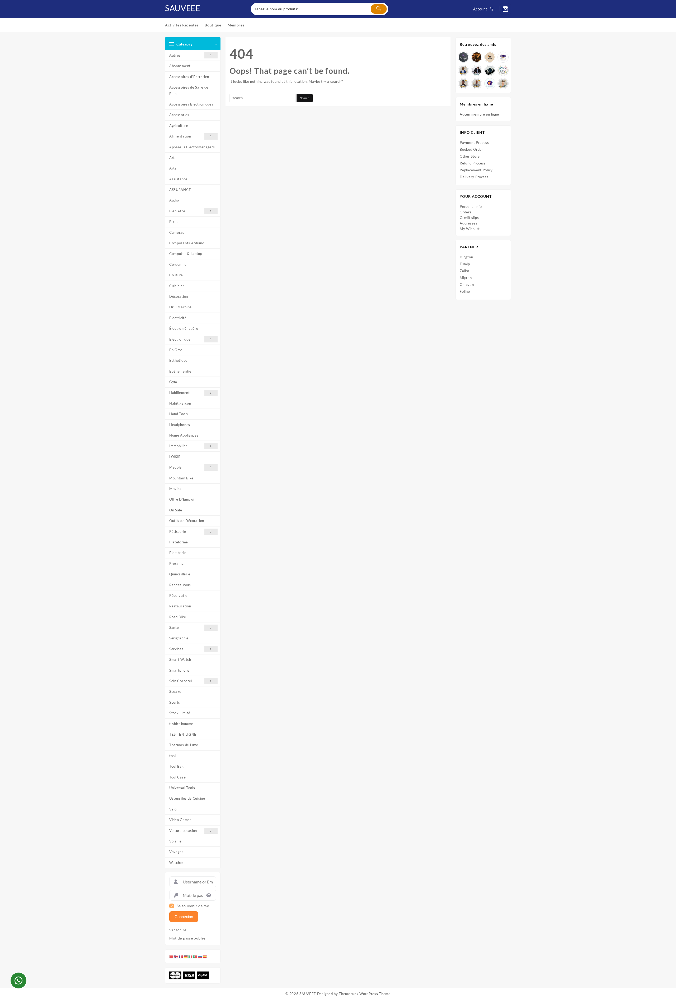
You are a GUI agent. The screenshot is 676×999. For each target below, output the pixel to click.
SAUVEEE (182, 8)
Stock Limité (179, 713)
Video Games (180, 820)
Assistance (178, 179)
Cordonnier (178, 264)
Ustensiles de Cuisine (187, 798)
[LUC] (463, 83)
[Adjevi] (463, 70)
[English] (176, 956)
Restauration (180, 606)
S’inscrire (177, 930)
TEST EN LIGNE (182, 734)
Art (172, 157)
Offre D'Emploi (181, 499)
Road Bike (177, 617)
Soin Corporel (180, 681)
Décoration (178, 296)
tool (172, 756)
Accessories (179, 115)
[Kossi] (476, 83)
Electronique (179, 339)
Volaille (175, 841)
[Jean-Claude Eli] (476, 70)
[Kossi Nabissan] (490, 57)
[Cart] (505, 9)
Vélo (173, 809)
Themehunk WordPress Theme (365, 994)
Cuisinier (176, 286)
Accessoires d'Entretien (189, 77)
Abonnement (180, 66)
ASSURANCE (180, 189)
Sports (174, 702)
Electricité (178, 318)
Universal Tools (182, 788)
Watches (176, 862)
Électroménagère (183, 328)
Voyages (176, 852)
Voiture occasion (183, 830)
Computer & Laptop (185, 253)
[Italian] (190, 956)
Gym (173, 382)
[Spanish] (205, 956)
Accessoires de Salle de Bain (188, 90)
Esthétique (178, 360)
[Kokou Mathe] (503, 57)
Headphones (179, 425)
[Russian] (200, 956)
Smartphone (179, 670)
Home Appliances (184, 435)
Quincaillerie (179, 574)
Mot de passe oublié (187, 938)
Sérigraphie (179, 638)
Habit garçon (180, 403)
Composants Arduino (186, 243)
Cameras (176, 232)
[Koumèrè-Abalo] (476, 57)
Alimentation (180, 136)
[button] (18, 980)
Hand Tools (178, 414)
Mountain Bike (181, 478)
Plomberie (177, 553)
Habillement (179, 393)
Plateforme (178, 542)
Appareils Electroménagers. (192, 147)
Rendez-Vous (180, 585)
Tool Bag (176, 766)
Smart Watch (180, 659)
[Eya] (503, 83)
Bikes (174, 221)
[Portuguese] (195, 956)
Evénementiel (180, 371)
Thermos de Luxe (183, 745)
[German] (186, 956)
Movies (175, 489)
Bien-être (177, 211)
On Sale (175, 510)
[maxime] (490, 70)
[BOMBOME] (490, 83)
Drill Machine (180, 307)
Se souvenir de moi (194, 906)
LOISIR (175, 457)
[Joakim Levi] (463, 57)
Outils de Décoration (186, 521)
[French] (181, 956)
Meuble (175, 467)
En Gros (176, 350)
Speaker (176, 691)
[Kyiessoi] (503, 70)
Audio (174, 200)
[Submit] (379, 9)
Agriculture (178, 125)
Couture (176, 275)
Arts (173, 168)
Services (176, 649)
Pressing (176, 563)
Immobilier (178, 446)
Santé (174, 627)
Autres (175, 55)
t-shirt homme (181, 724)
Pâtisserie (177, 531)
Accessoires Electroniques (191, 104)
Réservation (179, 595)
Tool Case (177, 777)
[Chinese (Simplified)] (171, 956)
